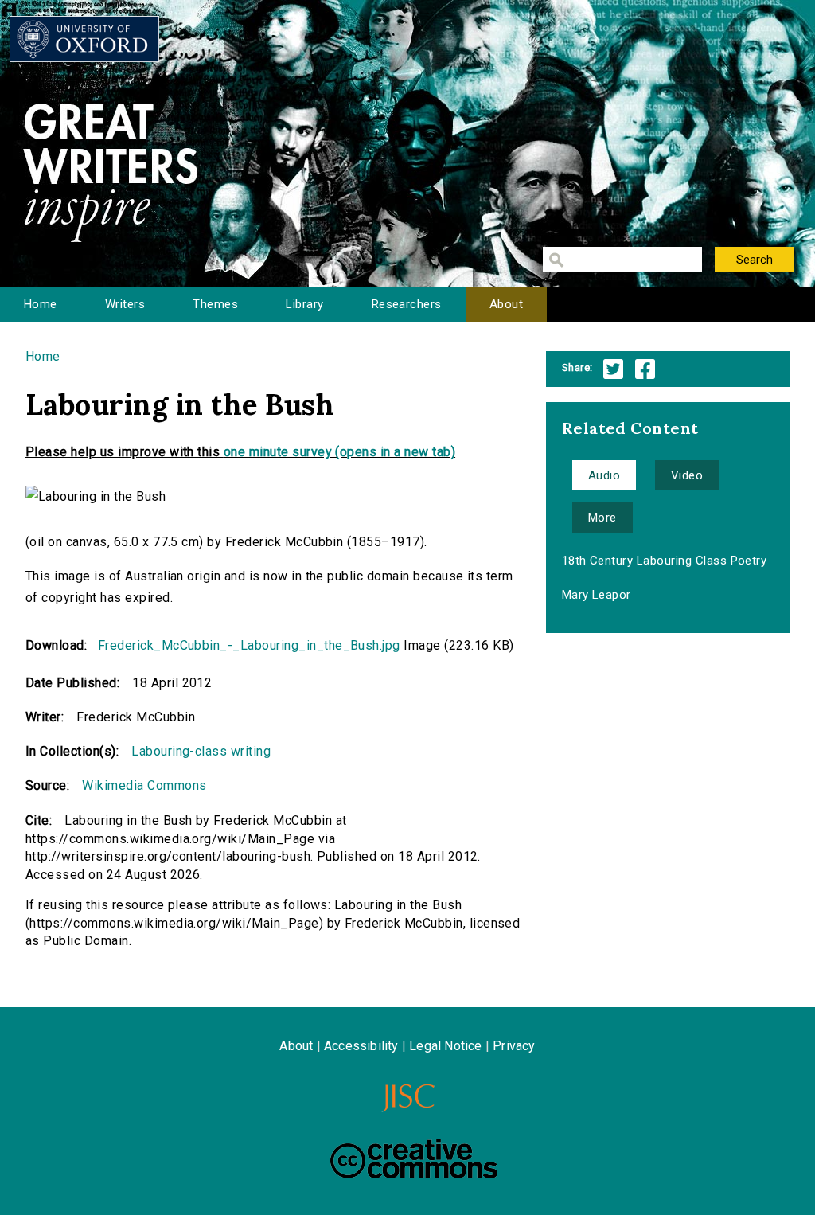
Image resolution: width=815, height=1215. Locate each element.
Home (40, 304)
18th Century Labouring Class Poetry (664, 560)
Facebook (645, 369)
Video (687, 475)
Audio (604, 475)
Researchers (407, 304)
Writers (125, 304)
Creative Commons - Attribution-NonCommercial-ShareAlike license (413, 1158)
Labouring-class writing (201, 751)
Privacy (514, 1045)
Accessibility (361, 1045)
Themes (215, 304)
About (506, 304)
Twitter (613, 369)
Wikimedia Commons (144, 785)
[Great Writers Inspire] (84, 39)
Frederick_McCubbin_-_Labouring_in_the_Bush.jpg (249, 645)
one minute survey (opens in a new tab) (339, 451)
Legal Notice (445, 1045)
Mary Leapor (596, 595)
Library (304, 304)
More (602, 517)
